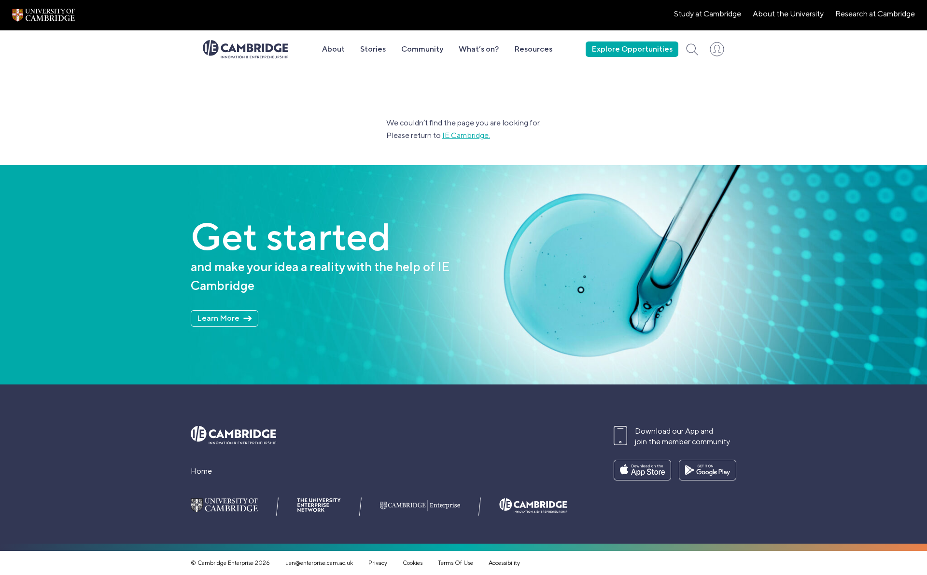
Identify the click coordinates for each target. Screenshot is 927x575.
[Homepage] (245, 49)
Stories (373, 49)
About (333, 49)
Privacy (377, 563)
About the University (788, 13)
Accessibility (504, 563)
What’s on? (479, 49)
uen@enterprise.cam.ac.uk (319, 563)
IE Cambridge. (466, 135)
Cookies (412, 563)
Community (422, 49)
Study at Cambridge (707, 13)
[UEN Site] (43, 15)
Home (201, 471)
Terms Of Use (455, 563)
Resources (533, 49)
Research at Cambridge (875, 13)
